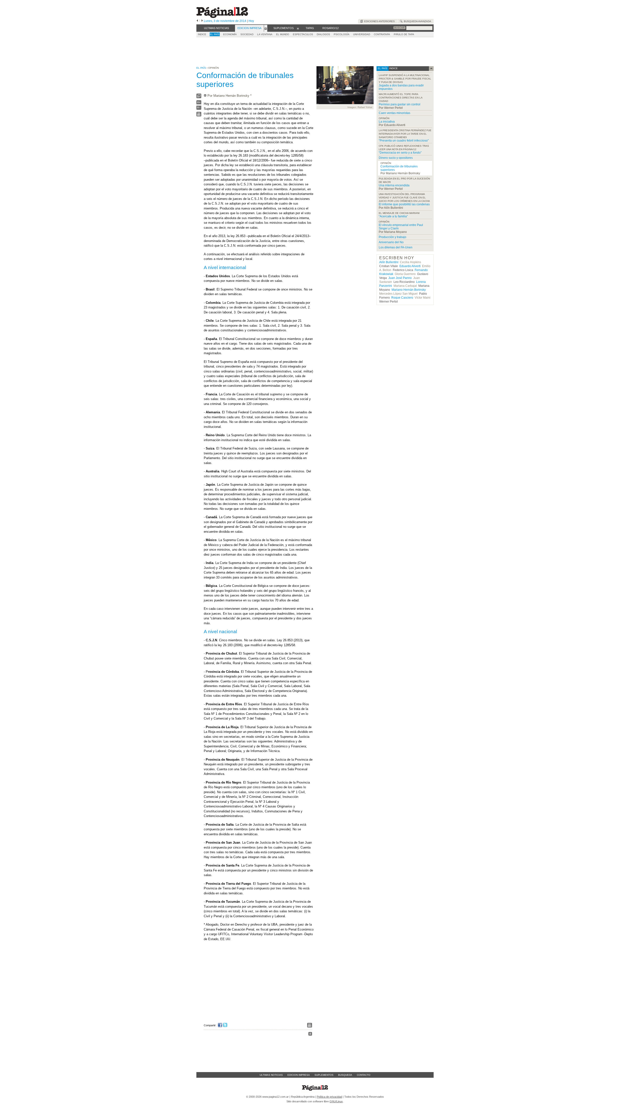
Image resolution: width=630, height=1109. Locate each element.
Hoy (251, 21)
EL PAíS (215, 34)
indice (393, 68)
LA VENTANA (264, 34)
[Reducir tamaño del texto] (198, 109)
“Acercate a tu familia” (393, 216)
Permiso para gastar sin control (399, 104)
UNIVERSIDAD (361, 34)
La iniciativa (387, 121)
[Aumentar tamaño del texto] (198, 103)
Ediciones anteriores (379, 21)
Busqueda (345, 1075)
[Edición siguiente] (202, 21)
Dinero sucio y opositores (396, 158)
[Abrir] (265, 28)
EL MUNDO (282, 34)
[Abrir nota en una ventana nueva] (198, 97)
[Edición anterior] (197, 21)
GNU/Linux (336, 1101)
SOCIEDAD (246, 34)
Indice (202, 34)
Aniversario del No (391, 242)
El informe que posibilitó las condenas (404, 204)
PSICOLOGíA (341, 34)
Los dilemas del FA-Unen (395, 247)
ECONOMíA (230, 34)
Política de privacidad (329, 1096)
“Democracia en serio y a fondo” (400, 152)
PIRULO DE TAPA (404, 34)
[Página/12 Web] (222, 17)
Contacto (363, 1075)
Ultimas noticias (271, 1075)
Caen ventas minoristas (394, 113)
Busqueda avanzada (416, 21)
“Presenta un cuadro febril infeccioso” (404, 140)
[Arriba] (310, 1034)
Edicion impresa (298, 1075)
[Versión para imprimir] (198, 115)
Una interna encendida (394, 185)
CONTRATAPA (382, 34)
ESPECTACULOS (303, 34)
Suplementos (324, 1075)
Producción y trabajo (392, 237)
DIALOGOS (323, 34)
